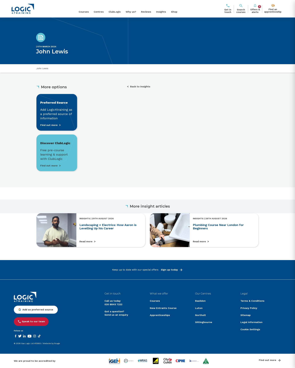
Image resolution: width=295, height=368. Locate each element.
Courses (84, 11)
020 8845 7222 (113, 304)
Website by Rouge (51, 343)
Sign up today (169, 269)
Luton (199, 308)
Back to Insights (140, 86)
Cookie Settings (250, 329)
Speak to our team (33, 321)
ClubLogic (115, 11)
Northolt (200, 315)
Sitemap (245, 315)
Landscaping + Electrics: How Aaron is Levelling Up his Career (107, 226)
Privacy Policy (248, 308)
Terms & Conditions (252, 300)
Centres (99, 11)
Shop (174, 11)
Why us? (131, 11)
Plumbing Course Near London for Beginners (218, 226)
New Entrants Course (163, 308)
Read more (85, 241)
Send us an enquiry (116, 314)
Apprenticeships (160, 315)
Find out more (267, 360)
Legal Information (251, 322)
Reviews (146, 11)
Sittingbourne (203, 322)
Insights (161, 11)
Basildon (200, 300)
